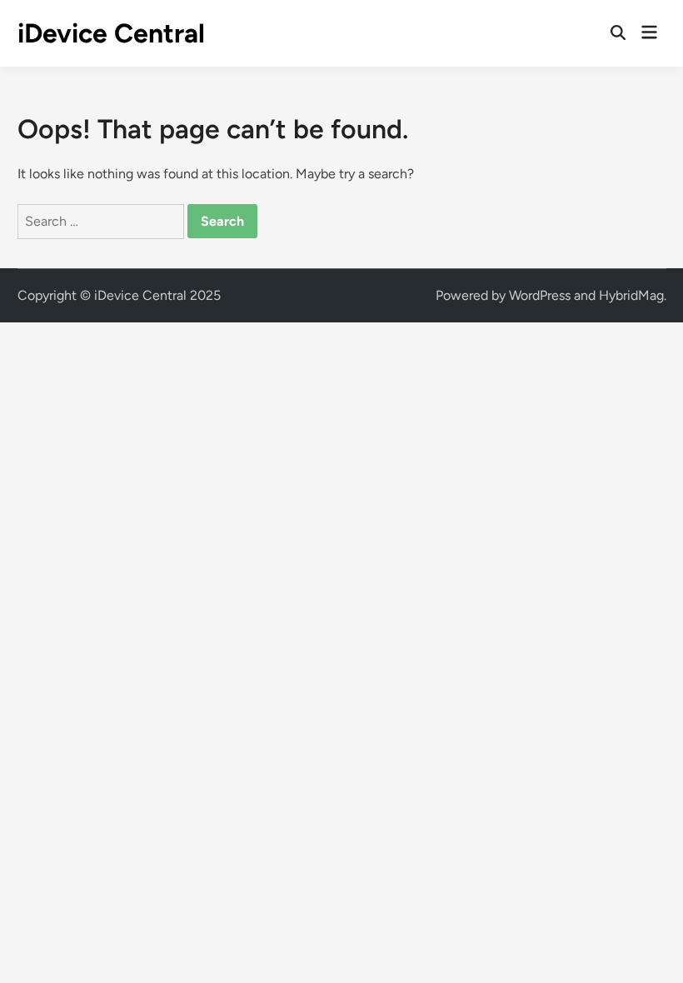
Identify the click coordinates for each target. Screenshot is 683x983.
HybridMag (631, 295)
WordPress (540, 295)
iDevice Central (111, 33)
